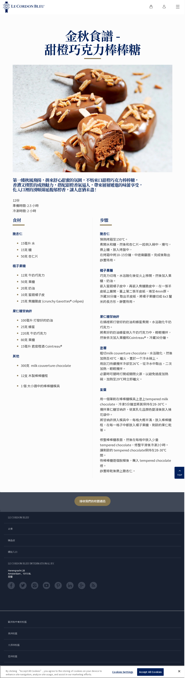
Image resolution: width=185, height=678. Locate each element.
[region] (92, 672)
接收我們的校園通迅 (92, 501)
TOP (179, 475)
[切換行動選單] (178, 7)
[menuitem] (151, 7)
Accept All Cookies (150, 672)
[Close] (179, 671)
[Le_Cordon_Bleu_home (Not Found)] (24, 7)
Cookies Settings (122, 672)
